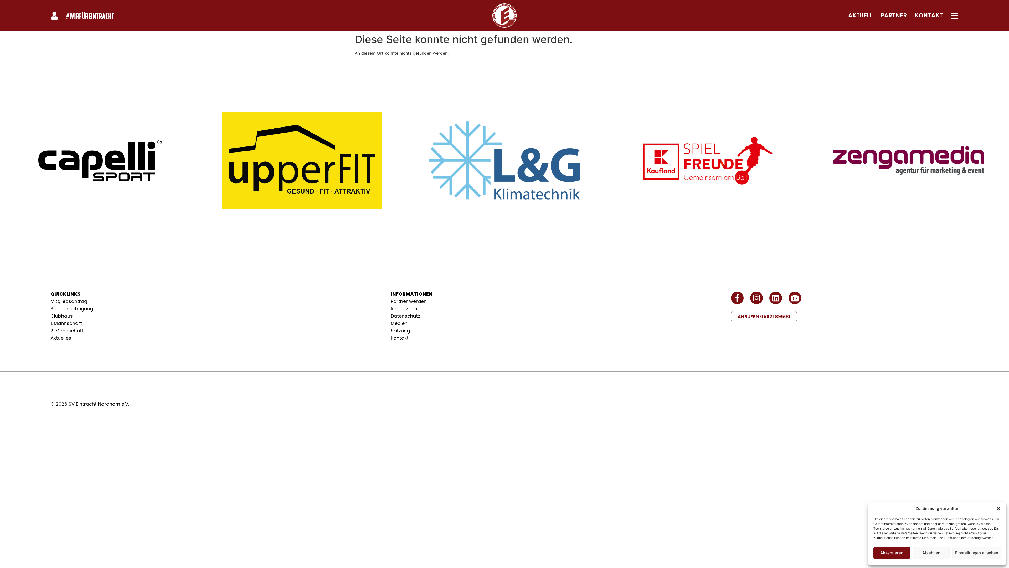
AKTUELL (860, 15)
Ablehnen (931, 552)
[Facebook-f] (737, 298)
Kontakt (400, 338)
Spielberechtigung (71, 308)
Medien (399, 323)
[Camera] (795, 298)
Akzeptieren (891, 552)
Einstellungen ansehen (976, 552)
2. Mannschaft (67, 330)
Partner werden (409, 301)
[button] (998, 508)
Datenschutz (405, 316)
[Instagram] (756, 298)
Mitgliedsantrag (68, 301)
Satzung (400, 330)
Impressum (404, 308)
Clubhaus (61, 316)
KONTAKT (929, 15)
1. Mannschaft (66, 323)
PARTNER (894, 15)
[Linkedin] (775, 298)
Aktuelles (60, 338)
